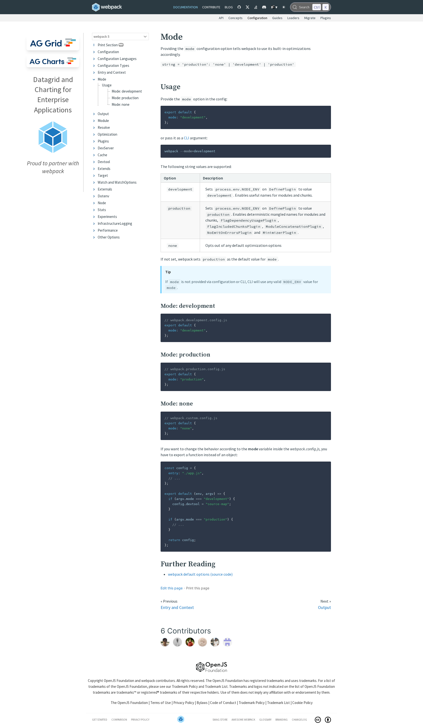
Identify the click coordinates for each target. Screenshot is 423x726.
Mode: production (125, 97)
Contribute (211, 7)
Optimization (107, 134)
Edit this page (172, 588)
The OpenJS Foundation (129, 702)
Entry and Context (112, 72)
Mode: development (127, 91)
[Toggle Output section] (95, 113)
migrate (310, 18)
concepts (235, 18)
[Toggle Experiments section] (95, 216)
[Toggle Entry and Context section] (95, 72)
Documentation (185, 7)
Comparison (119, 719)
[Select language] (273, 7)
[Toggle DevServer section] (95, 148)
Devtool (104, 161)
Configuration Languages (117, 58)
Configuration (108, 51)
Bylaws (202, 702)
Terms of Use (160, 702)
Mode (102, 79)
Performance (108, 230)
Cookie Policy (302, 702)
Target (103, 175)
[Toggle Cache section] (95, 155)
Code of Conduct (223, 702)
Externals (105, 189)
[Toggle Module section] (95, 120)
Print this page (197, 588)
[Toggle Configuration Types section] (95, 65)
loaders (293, 18)
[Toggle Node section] (95, 203)
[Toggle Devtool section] (95, 161)
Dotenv (103, 196)
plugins (325, 18)
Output (103, 113)
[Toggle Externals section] (95, 189)
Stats (102, 209)
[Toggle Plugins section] (95, 141)
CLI (186, 137)
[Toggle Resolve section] (95, 127)
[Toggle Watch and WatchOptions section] (95, 182)
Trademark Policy (185, 686)
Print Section (108, 45)
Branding (281, 719)
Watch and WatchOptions (117, 182)
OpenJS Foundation (119, 680)
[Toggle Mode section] (95, 79)
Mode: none (120, 104)
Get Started (99, 719)
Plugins (103, 141)
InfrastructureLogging (115, 223)
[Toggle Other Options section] (95, 237)
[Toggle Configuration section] (95, 51)
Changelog (299, 719)
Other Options (109, 237)
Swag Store (220, 719)
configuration (257, 18)
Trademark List (216, 686)
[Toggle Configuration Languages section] (95, 58)
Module (103, 120)
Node (102, 203)
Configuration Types (113, 65)
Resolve (104, 127)
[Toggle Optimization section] (95, 134)
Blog (229, 7)
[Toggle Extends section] (95, 168)
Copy (323, 111)
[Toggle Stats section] (95, 209)
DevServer (106, 148)
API (221, 18)
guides (277, 18)
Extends (104, 168)
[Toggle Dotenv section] (95, 196)
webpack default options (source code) (200, 574)
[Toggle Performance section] (95, 230)
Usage (107, 85)
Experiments (107, 216)
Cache (102, 155)
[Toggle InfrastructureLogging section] (95, 223)
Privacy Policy (183, 702)
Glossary (265, 719)
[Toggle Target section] (95, 175)
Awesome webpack (243, 719)
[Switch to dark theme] (284, 7)
